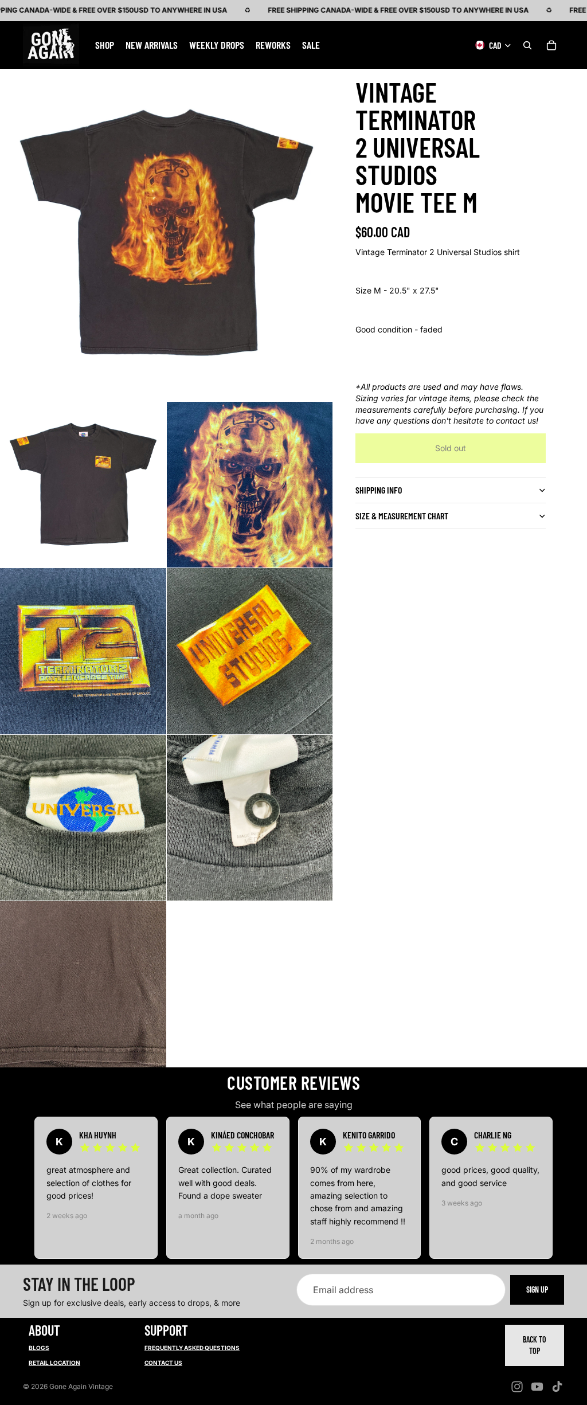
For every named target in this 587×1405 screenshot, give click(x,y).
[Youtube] (537, 1387)
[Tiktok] (557, 1387)
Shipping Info (378, 489)
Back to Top (534, 1345)
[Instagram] (517, 1387)
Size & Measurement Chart (401, 515)
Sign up (537, 1290)
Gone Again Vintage (81, 1386)
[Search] (527, 44)
